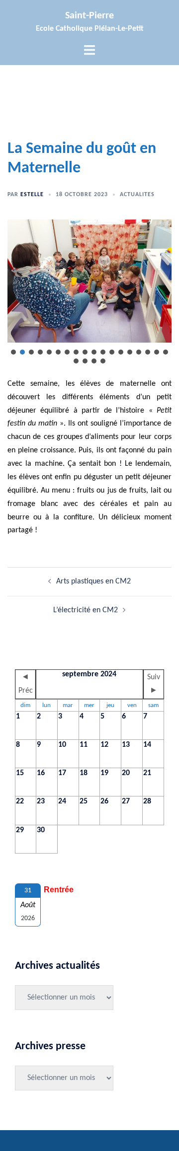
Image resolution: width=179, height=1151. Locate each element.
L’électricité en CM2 (85, 610)
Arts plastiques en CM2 (93, 581)
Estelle (32, 195)
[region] (89, 292)
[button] (13, 352)
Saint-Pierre (89, 16)
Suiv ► (153, 684)
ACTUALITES (137, 195)
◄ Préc (25, 684)
